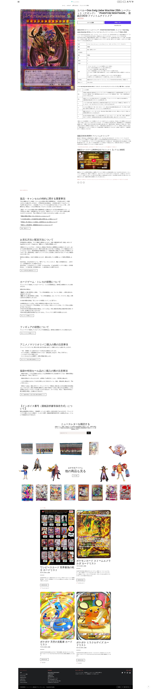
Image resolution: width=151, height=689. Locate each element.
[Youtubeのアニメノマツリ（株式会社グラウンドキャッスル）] (130, 673)
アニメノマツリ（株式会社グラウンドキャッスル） (35, 687)
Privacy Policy (23, 675)
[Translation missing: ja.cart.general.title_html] (132, 2)
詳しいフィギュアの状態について (28, 333)
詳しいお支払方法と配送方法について (28, 270)
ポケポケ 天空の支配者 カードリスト (56, 643)
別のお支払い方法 (117, 25)
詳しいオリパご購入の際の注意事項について (30, 359)
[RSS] (44, 508)
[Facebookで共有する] (78, 182)
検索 (21, 672)
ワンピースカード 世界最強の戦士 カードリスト (57, 569)
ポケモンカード (81, 583)
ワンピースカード (45, 588)
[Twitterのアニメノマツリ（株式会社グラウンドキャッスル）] (122, 673)
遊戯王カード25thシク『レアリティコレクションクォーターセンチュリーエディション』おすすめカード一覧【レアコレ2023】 (102, 179)
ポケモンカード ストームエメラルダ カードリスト (93, 562)
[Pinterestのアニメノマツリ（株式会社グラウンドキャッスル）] (125, 673)
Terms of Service (23, 682)
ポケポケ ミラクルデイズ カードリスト (92, 644)
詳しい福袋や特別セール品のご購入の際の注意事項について (33, 394)
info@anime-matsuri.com (53, 682)
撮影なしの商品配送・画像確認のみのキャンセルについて (36, 225)
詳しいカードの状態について (27, 315)
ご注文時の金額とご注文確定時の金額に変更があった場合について (39, 219)
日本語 (119, 1)
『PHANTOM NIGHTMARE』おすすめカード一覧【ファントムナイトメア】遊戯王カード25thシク (97, 146)
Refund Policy (23, 680)
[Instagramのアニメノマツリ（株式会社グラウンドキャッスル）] (127, 673)
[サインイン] (128, 2)
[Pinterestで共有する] (84, 182)
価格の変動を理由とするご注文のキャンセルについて (35, 216)
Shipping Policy (23, 677)
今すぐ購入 (75, 475)
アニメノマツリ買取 (23, 674)
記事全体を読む (44, 585)
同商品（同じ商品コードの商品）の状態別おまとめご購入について (39, 222)
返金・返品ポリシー (25, 228)
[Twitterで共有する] (81, 182)
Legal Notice (22, 679)
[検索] (130, 2)
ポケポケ (44, 662)
